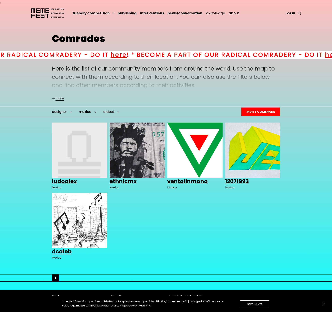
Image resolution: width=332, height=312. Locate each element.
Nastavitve (145, 305)
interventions (152, 13)
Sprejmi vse (254, 304)
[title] (299, 13)
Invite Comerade (260, 111)
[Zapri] (323, 304)
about (234, 13)
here (88, 54)
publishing (127, 13)
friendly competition (91, 13)
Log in (290, 13)
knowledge (215, 13)
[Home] (49, 13)
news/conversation (185, 13)
